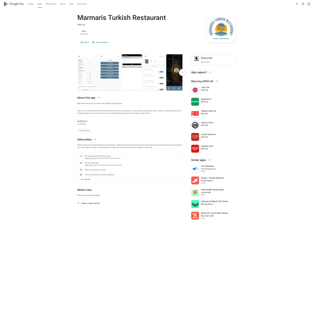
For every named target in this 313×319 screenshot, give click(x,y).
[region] (126, 32)
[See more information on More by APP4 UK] (217, 81)
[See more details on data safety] (85, 179)
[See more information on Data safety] (95, 139)
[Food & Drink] (84, 130)
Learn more (89, 158)
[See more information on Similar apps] (209, 160)
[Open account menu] (309, 4)
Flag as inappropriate (88, 203)
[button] (87, 72)
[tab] (31, 4)
